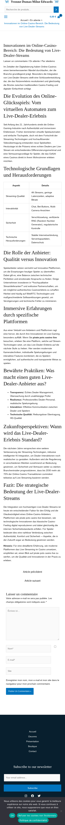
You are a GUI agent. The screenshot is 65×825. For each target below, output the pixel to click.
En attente (35, 61)
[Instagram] (25, 795)
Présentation (32, 741)
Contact (32, 751)
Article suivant (32, 580)
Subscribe (33, 788)
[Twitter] (39, 795)
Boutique (32, 746)
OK (12, 815)
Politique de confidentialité (33, 820)
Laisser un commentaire (15, 61)
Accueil (32, 731)
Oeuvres (32, 736)
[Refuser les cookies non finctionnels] (61, 811)
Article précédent (32, 572)
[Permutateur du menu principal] (5, 16)
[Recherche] (56, 10)
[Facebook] (32, 795)
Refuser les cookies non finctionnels (37, 815)
